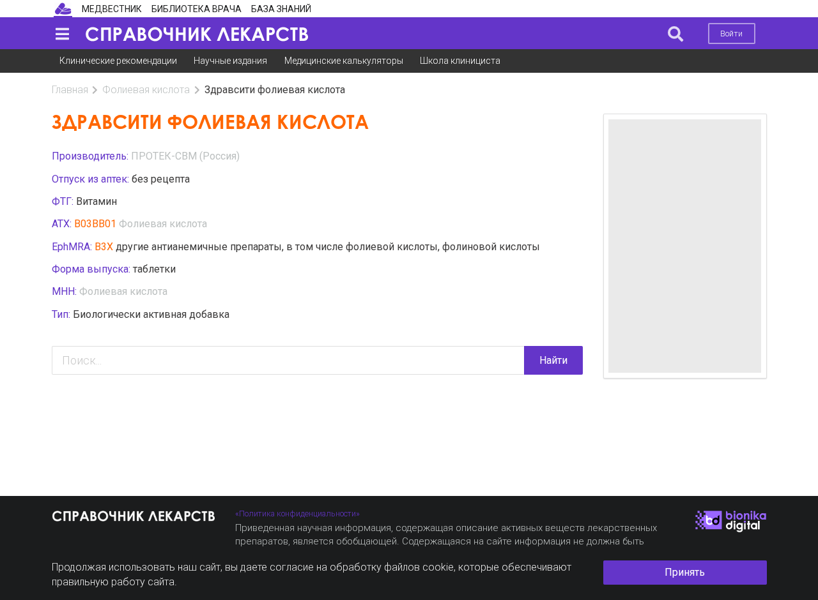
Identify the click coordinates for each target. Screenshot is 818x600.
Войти (731, 33)
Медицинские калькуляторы (343, 61)
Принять (685, 572)
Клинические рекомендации (118, 61)
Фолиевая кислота (146, 90)
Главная (70, 90)
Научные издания (230, 61)
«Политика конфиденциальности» (297, 513)
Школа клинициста (460, 61)
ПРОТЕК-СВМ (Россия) (185, 156)
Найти (553, 360)
